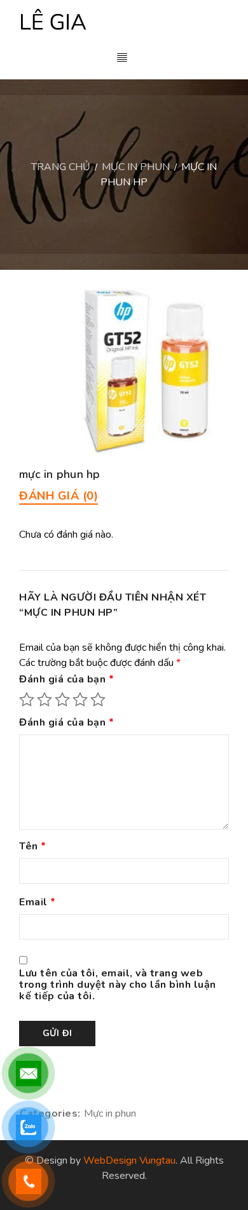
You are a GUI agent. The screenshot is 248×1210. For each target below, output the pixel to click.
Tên (32, 847)
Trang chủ (60, 167)
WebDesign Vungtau (129, 1160)
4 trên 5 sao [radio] (80, 699)
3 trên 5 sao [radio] (62, 699)
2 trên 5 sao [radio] (44, 699)
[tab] (58, 496)
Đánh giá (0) (58, 495)
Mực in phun (136, 167)
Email (37, 902)
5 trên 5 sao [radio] (98, 699)
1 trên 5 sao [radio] (26, 699)
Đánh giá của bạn (66, 680)
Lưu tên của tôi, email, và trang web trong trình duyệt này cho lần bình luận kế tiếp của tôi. (117, 985)
